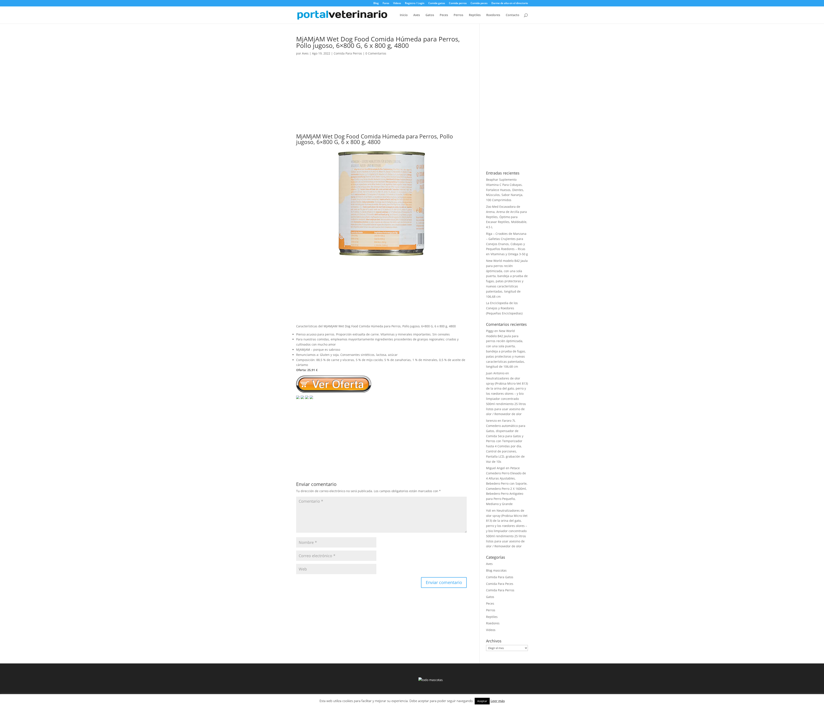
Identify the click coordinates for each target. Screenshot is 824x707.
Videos (397, 3)
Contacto (512, 15)
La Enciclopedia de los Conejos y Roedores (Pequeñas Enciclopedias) (504, 308)
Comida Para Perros (348, 53)
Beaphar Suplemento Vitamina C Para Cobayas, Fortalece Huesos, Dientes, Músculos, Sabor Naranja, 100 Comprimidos (505, 190)
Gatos (430, 15)
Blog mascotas (496, 570)
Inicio (404, 15)
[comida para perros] (381, 254)
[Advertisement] (381, 99)
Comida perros (458, 3)
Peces (444, 15)
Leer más (498, 701)
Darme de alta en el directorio (509, 3)
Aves (416, 15)
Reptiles (475, 15)
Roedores (493, 15)
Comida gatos (436, 3)
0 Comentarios (375, 53)
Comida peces (479, 3)
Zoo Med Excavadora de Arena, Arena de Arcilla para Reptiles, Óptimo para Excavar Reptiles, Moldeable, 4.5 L (506, 217)
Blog (376, 3)
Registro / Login (414, 3)
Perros (458, 15)
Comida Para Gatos (499, 577)
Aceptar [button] (482, 701)
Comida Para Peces (499, 584)
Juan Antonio (495, 373)
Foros (386, 3)
